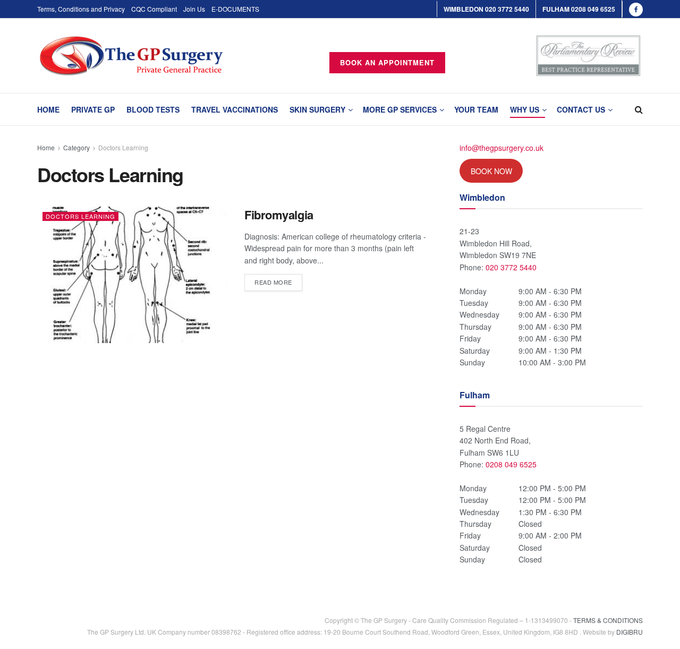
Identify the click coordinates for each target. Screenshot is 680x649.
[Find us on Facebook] (636, 9)
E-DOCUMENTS (235, 8)
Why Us (524, 109)
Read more (278, 280)
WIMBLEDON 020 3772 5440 (486, 9)
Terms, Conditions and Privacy (81, 8)
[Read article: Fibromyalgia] (132, 275)
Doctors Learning (123, 147)
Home (48, 109)
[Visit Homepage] (131, 56)
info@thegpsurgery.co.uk (501, 147)
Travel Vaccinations (234, 109)
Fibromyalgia (278, 214)
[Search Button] (639, 109)
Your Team (476, 109)
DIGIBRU (629, 631)
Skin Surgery (317, 109)
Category (76, 147)
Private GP (93, 109)
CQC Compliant (154, 8)
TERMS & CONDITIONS (608, 620)
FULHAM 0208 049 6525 (578, 9)
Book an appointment (387, 62)
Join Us (194, 8)
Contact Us (581, 109)
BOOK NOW (491, 171)
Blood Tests (153, 109)
